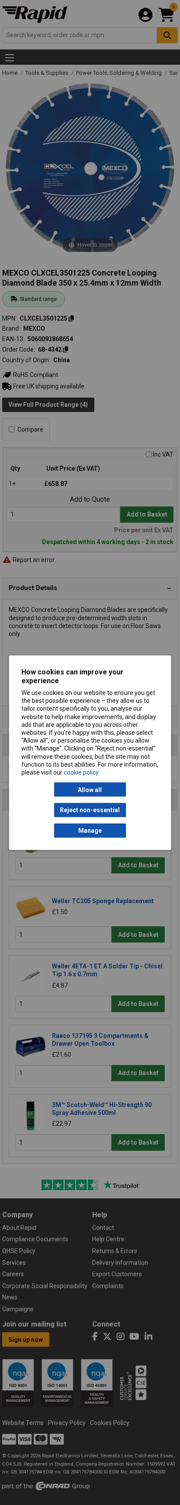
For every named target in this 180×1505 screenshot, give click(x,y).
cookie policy (81, 771)
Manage (90, 830)
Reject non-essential (90, 810)
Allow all (90, 789)
